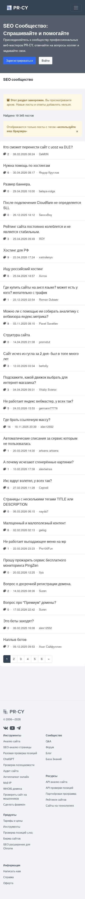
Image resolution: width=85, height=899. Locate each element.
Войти (45, 60)
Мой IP (7, 782)
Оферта (8, 883)
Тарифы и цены (13, 820)
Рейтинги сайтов (56, 799)
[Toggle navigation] (76, 7)
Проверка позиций (18, 832)
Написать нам (12, 871)
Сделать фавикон (14, 804)
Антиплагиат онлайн (16, 777)
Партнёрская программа (61, 793)
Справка (8, 877)
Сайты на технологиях (60, 805)
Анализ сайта (11, 741)
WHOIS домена (12, 788)
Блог (48, 753)
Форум (50, 747)
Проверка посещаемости (18, 765)
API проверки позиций (59, 787)
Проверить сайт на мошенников (15, 796)
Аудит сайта (11, 771)
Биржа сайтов (11, 838)
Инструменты (11, 826)
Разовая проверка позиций (20, 753)
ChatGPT (8, 759)
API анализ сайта (56, 782)
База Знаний (54, 759)
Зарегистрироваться (19, 60)
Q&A (48, 741)
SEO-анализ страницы (17, 747)
